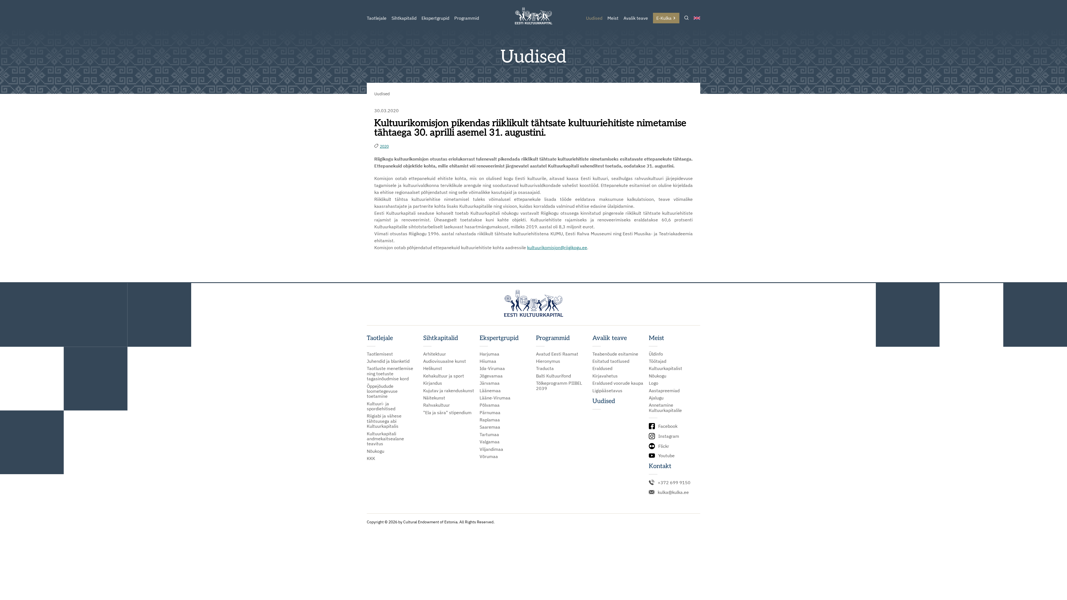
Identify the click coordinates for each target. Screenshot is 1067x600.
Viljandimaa (491, 449)
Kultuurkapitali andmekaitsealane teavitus (385, 438)
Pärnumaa (490, 412)
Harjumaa (489, 353)
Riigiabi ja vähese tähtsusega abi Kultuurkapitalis (384, 421)
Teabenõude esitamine (615, 353)
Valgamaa (490, 441)
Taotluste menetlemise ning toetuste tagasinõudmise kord (390, 373)
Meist (613, 18)
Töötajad (657, 361)
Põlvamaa (490, 405)
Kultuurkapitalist (665, 368)
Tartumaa (489, 434)
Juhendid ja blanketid (388, 361)
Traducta (545, 368)
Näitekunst (434, 397)
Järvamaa (490, 383)
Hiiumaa (488, 361)
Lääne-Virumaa (495, 397)
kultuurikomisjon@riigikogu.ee (557, 247)
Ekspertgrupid (435, 18)
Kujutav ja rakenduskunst (448, 390)
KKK (371, 458)
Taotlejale (377, 18)
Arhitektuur (434, 353)
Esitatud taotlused (610, 361)
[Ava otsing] (686, 18)
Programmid (466, 18)
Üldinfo (656, 353)
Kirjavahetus (605, 375)
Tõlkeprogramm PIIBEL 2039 (559, 386)
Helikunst (432, 368)
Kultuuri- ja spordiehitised (381, 406)
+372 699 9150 (674, 482)
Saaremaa (490, 426)
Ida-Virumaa (492, 368)
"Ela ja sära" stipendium (447, 412)
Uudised (594, 18)
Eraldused (602, 368)
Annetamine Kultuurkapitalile (665, 407)
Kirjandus (432, 383)
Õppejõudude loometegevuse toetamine (382, 391)
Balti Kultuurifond (553, 375)
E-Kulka (664, 18)
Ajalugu (656, 397)
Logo (653, 383)
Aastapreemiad (664, 390)
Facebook (667, 426)
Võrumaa (489, 456)
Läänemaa (490, 390)
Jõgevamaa (491, 375)
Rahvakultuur (436, 405)
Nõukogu (375, 451)
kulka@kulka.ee (673, 492)
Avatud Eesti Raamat (557, 353)
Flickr (663, 446)
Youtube (666, 455)
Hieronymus (548, 361)
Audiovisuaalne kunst (444, 361)
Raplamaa (490, 419)
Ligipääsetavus (607, 390)
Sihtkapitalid (404, 18)
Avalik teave (636, 18)
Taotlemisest (380, 353)
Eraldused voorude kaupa (617, 383)
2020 (384, 146)
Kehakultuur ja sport (443, 375)
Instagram (668, 436)
